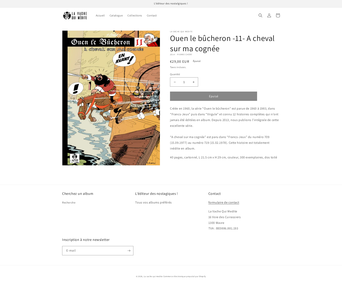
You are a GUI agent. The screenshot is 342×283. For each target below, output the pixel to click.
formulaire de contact (223, 202)
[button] (260, 15)
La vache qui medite (153, 276)
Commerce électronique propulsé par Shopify (184, 276)
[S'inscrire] (128, 250)
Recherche (68, 202)
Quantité (175, 74)
